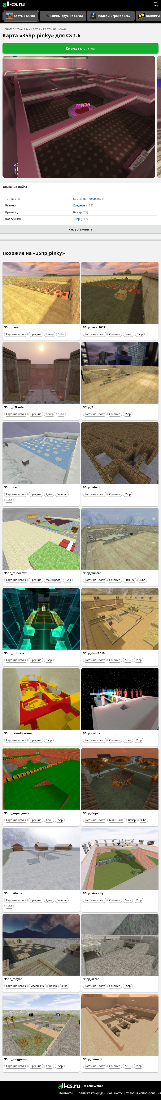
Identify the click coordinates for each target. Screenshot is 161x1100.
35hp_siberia (13, 893)
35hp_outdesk (14, 653)
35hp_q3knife (13, 407)
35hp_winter (92, 573)
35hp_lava (11, 327)
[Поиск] (156, 4)
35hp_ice (10, 487)
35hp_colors (91, 733)
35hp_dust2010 (94, 653)
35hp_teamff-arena (18, 733)
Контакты (66, 1093)
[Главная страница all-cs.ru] (13, 4)
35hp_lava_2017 (94, 327)
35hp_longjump (15, 1059)
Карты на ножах (88, 199)
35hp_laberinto (94, 487)
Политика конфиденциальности (100, 1093)
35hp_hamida (92, 1059)
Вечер (80, 212)
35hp (80, 219)
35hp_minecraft (15, 573)
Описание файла (15, 187)
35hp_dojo (90, 813)
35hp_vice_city (93, 893)
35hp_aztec (91, 979)
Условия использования (143, 1093)
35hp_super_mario (17, 813)
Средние (83, 205)
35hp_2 (88, 407)
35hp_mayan (13, 979)
